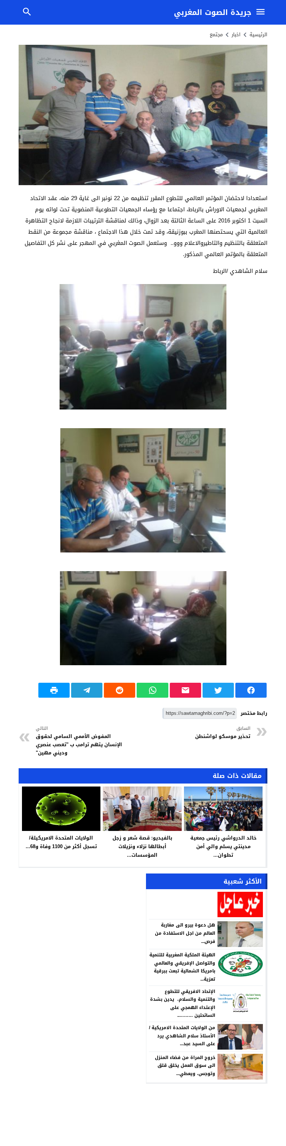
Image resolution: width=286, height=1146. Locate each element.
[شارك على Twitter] (218, 690)
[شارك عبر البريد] (185, 690)
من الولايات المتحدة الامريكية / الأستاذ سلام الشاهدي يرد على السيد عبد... (182, 1036)
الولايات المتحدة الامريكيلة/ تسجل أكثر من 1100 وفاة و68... (61, 842)
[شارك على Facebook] (251, 690)
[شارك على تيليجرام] (87, 690)
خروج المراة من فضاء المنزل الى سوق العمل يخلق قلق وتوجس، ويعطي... (185, 1065)
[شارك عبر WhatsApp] (152, 690)
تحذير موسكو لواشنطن (222, 733)
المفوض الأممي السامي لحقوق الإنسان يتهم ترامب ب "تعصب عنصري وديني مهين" (79, 741)
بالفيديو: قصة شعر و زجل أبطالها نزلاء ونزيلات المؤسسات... (142, 846)
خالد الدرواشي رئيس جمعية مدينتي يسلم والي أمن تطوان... (223, 846)
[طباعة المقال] (54, 690)
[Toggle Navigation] (262, 12)
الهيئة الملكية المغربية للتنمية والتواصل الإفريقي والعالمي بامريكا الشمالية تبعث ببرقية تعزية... (182, 967)
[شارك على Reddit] (119, 690)
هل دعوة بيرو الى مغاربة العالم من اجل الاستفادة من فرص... (185, 933)
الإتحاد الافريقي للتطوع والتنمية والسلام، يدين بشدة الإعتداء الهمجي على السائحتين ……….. (182, 1003)
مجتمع (216, 34)
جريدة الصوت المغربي (212, 12)
